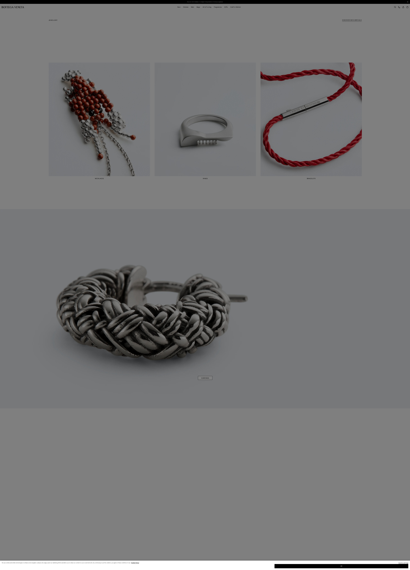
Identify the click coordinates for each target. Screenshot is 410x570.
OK (341, 566)
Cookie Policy (135, 563)
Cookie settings (403, 563)
